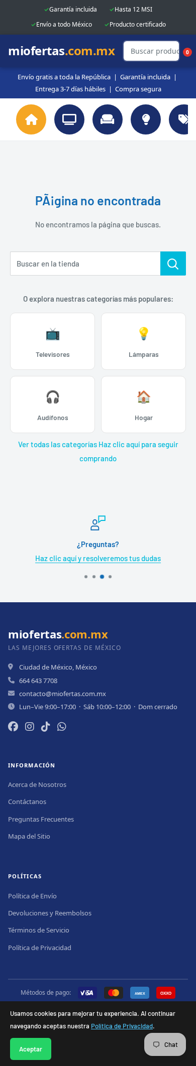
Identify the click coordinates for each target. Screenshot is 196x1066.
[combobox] (85, 263)
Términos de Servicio (38, 930)
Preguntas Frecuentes (41, 819)
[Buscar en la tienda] (173, 263)
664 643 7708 (38, 680)
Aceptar (30, 1049)
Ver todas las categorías (57, 444)
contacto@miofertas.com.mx (62, 693)
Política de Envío (32, 895)
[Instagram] (29, 726)
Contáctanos (27, 801)
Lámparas (144, 342)
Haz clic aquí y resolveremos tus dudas (98, 558)
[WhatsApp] (61, 726)
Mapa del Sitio (29, 836)
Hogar (144, 405)
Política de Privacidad (122, 1026)
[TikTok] (45, 726)
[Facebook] (13, 726)
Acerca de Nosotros (37, 784)
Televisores (53, 342)
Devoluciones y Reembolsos (49, 912)
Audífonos (52, 405)
